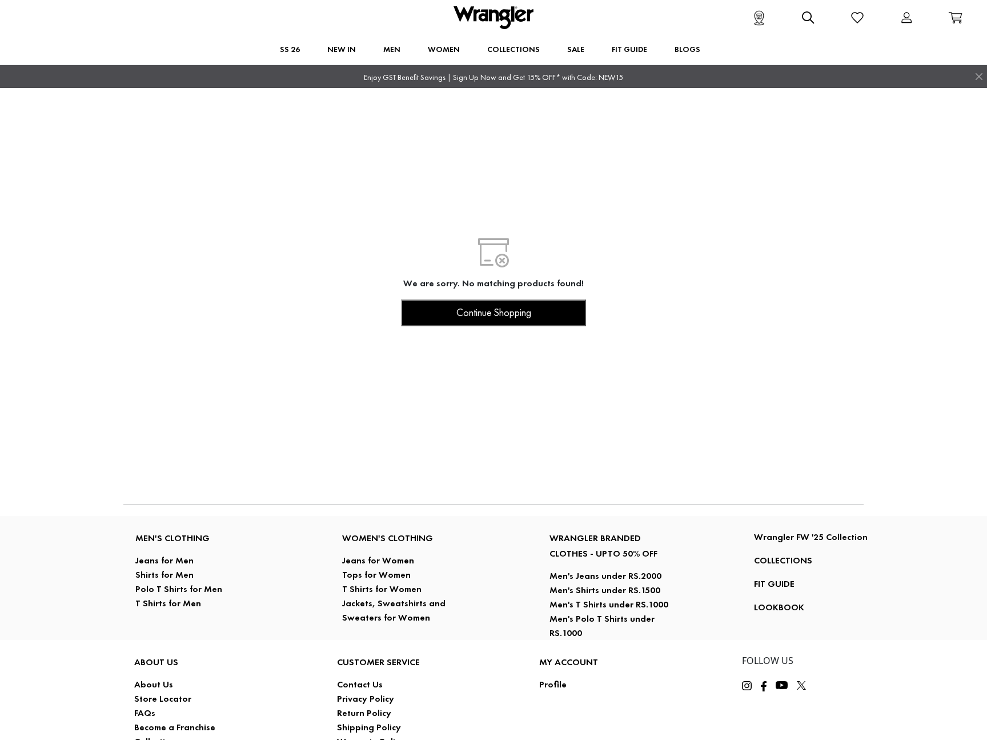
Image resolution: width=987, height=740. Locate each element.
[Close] (979, 76)
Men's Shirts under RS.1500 (604, 590)
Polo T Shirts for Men (178, 589)
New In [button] (341, 49)
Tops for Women (376, 575)
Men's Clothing (172, 538)
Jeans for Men (164, 560)
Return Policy (364, 713)
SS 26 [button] (290, 49)
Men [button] (391, 49)
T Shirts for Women (382, 589)
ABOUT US (156, 662)
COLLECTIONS (783, 560)
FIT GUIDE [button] (629, 49)
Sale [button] (575, 49)
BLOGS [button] (687, 49)
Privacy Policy (365, 699)
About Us (153, 684)
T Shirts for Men (168, 603)
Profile (553, 684)
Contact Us (360, 684)
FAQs (144, 713)
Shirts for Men (164, 575)
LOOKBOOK (779, 607)
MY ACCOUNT (568, 662)
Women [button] (444, 49)
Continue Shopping (493, 312)
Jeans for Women (378, 560)
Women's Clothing (387, 538)
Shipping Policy (369, 727)
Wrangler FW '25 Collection (811, 537)
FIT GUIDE (774, 584)
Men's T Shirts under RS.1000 (608, 604)
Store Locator (162, 699)
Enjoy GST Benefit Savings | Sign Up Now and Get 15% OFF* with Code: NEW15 (493, 77)
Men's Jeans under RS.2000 (605, 576)
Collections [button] (513, 49)
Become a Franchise (174, 727)
